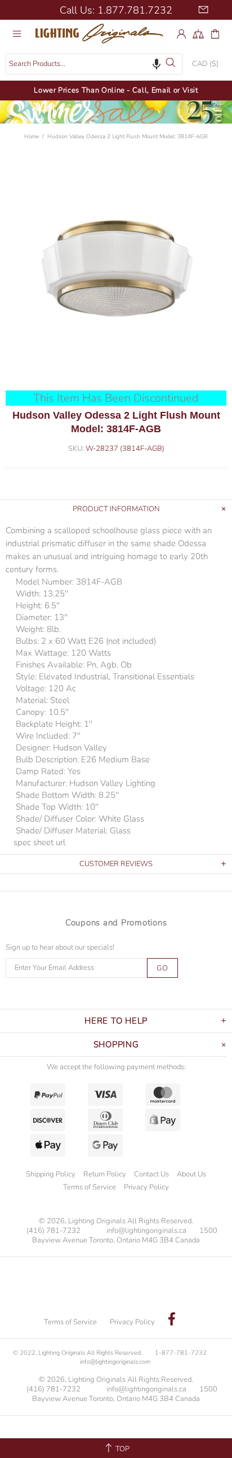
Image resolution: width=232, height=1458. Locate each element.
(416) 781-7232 (53, 1231)
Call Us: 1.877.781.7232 (116, 10)
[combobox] (94, 64)
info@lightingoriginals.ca (146, 1231)
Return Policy (104, 1174)
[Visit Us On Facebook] (171, 1320)
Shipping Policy (50, 1174)
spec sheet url (39, 842)
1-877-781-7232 (181, 1353)
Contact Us (151, 1174)
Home (31, 136)
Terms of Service (89, 1187)
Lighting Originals (102, 33)
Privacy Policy (146, 1187)
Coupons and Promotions (116, 922)
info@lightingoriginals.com (115, 1362)
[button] (156, 63)
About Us (191, 1174)
